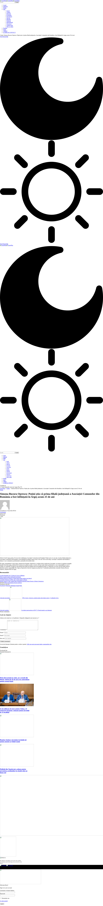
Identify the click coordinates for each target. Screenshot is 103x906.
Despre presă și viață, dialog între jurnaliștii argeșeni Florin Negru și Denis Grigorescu (22, 581)
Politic (1, 490)
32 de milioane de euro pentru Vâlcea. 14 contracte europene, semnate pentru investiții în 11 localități (14, 710)
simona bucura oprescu (16, 582)
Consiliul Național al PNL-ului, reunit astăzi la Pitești (13, 580)
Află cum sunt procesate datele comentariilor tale (39, 644)
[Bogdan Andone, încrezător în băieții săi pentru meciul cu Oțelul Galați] (17, 736)
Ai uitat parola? (4, 901)
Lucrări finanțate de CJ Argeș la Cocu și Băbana (12, 575)
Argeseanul (3, 512)
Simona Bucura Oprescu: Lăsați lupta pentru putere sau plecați (16, 578)
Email (2, 635)
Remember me (5, 898)
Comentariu (3, 629)
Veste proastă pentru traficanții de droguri (10, 577)
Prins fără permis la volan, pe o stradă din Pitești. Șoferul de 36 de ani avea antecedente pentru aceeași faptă (14, 679)
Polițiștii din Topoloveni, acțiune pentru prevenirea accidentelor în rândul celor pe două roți (13, 770)
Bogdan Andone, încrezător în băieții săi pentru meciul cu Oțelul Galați (13, 740)
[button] (4, 36)
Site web (2, 638)
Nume (2, 632)
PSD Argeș (7, 582)
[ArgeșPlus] (10, 0)
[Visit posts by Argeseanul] (5, 509)
